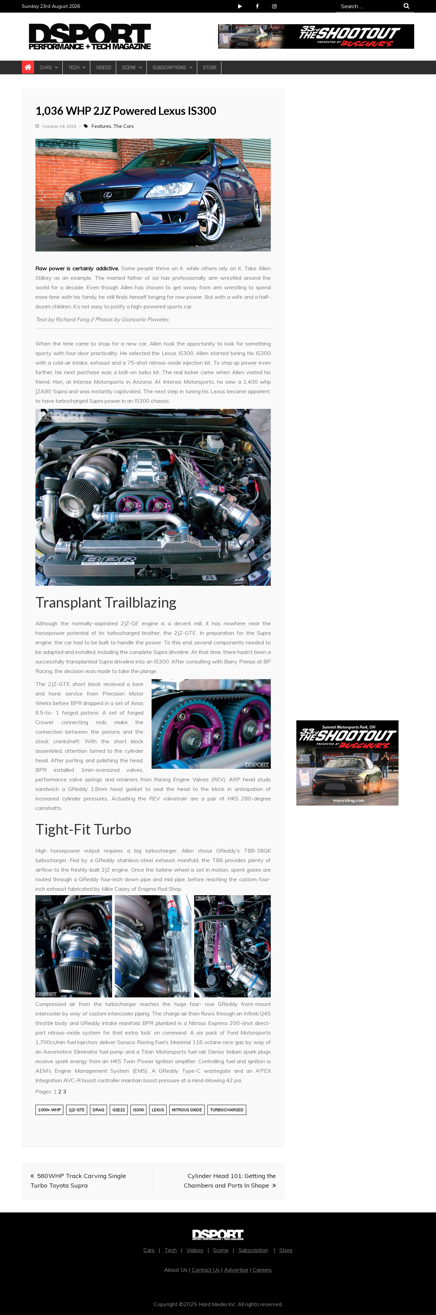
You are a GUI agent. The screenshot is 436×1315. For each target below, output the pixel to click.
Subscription (253, 1250)
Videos (103, 67)
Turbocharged (227, 1109)
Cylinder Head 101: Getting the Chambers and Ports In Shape (230, 1180)
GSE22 (118, 1109)
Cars (46, 67)
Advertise (236, 1269)
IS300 (138, 1109)
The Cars (123, 126)
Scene (129, 67)
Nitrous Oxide (187, 1109)
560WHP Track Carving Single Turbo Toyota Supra (78, 1180)
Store (210, 67)
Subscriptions (169, 67)
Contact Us (206, 1269)
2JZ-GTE (76, 1109)
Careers (262, 1269)
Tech (73, 67)
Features (101, 126)
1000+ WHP (49, 1109)
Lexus (158, 1109)
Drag (98, 1109)
